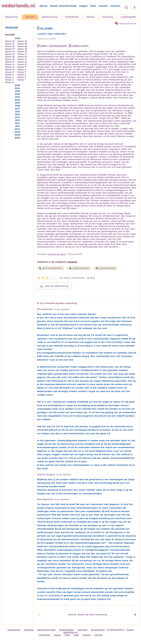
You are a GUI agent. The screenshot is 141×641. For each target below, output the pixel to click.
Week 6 (9, 74)
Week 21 (22, 54)
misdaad (72, 262)
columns (29, 629)
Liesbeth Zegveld (107, 268)
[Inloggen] (134, 7)
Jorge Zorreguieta (81, 268)
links (93, 5)
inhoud (115, 5)
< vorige (41, 33)
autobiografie (128, 17)
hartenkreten (66, 629)
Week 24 (10, 51)
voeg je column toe (127, 23)
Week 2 (9, 80)
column (30, 17)
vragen (83, 5)
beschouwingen (46, 629)
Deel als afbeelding (56, 285)
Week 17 (22, 59)
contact (103, 5)
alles (50, 33)
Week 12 (9, 67)
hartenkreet (72, 17)
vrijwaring (44, 635)
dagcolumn (11, 17)
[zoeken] (126, 7)
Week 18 (9, 59)
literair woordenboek (63, 5)
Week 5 (21, 74)
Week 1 (21, 80)
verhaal (90, 17)
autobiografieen (116, 629)
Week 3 (21, 77)
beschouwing (50, 17)
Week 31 (9, 44)
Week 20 (10, 56)
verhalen (83, 629)
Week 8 (9, 72)
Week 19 (22, 56)
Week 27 (10, 49)
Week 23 (22, 51)
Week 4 (9, 77)
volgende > (60, 33)
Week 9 (21, 69)
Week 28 (22, 46)
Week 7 (21, 72)
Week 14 (10, 64)
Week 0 (9, 82)
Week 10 (10, 69)
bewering (107, 17)
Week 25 (22, 49)
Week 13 (22, 64)
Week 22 (10, 54)
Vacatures (11, 27)
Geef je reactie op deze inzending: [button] (87, 614)
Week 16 (9, 62)
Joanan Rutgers (57, 254)
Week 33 (10, 41)
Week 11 (21, 67)
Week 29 (10, 46)
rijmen (43, 5)
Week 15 (22, 62)
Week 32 (22, 41)
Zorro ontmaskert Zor (52, 268)
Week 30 (22, 44)
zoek (76, 635)
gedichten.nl (70, 632)
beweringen (98, 629)
